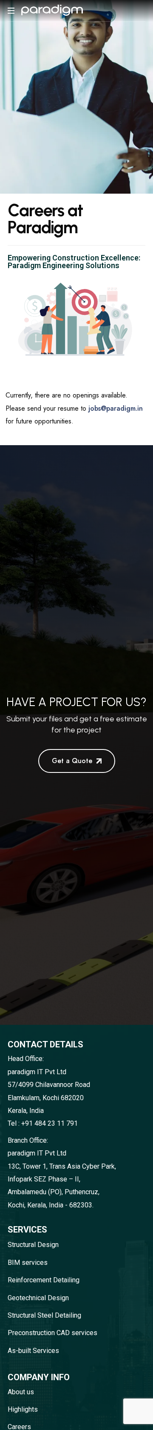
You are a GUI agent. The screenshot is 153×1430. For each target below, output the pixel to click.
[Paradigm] (52, 10)
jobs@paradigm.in (114, 408)
